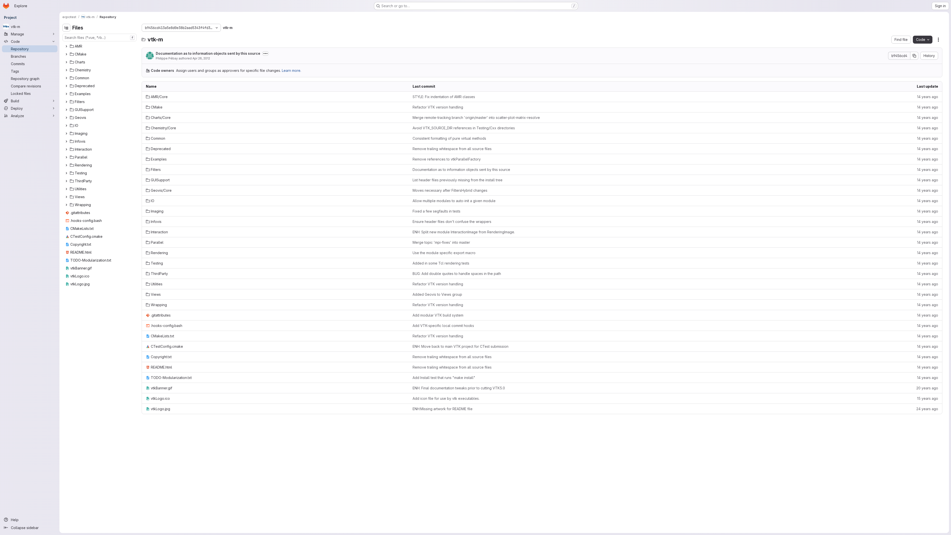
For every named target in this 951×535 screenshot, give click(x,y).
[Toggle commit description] (265, 53)
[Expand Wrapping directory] (66, 205)
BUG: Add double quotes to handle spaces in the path (457, 273)
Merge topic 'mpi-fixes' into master (441, 242)
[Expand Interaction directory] (66, 149)
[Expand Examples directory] (66, 94)
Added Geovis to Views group (437, 294)
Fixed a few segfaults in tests (436, 211)
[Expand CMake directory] (66, 54)
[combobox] (99, 37)
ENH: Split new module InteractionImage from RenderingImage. (464, 232)
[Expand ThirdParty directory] (66, 181)
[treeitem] (100, 46)
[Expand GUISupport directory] (66, 110)
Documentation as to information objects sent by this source (208, 53)
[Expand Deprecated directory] (66, 86)
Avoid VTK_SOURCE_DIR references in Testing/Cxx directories (464, 128)
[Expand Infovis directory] (66, 141)
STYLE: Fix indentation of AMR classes (444, 97)
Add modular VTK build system (438, 315)
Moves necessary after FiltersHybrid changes (450, 190)
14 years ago (927, 97)
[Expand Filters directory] (66, 102)
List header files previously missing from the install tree (457, 180)
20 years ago (927, 388)
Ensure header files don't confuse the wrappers (452, 221)
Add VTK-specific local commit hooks (443, 325)
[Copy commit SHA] (914, 56)
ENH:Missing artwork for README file (443, 409)
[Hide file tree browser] (66, 28)
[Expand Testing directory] (66, 173)
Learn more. (291, 70)
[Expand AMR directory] (66, 46)
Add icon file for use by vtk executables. (446, 398)
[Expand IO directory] (66, 126)
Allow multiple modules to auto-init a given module (454, 201)
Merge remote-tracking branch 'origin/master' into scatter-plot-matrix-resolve (476, 117)
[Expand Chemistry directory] (66, 70)
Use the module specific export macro (444, 253)
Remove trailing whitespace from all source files (452, 149)
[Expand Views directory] (66, 197)
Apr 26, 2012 (201, 58)
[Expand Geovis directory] (66, 118)
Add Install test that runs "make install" (444, 377)
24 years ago (927, 409)
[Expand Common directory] (66, 78)
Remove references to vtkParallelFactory (447, 159)
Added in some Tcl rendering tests (441, 263)
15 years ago (927, 398)
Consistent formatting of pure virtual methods (449, 138)
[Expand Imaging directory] (66, 133)
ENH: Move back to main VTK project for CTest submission (460, 346)
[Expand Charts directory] (66, 62)
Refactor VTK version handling (438, 107)
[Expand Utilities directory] (66, 189)
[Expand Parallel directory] (66, 157)
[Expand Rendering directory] (66, 165)
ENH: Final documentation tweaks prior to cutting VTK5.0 (459, 388)
